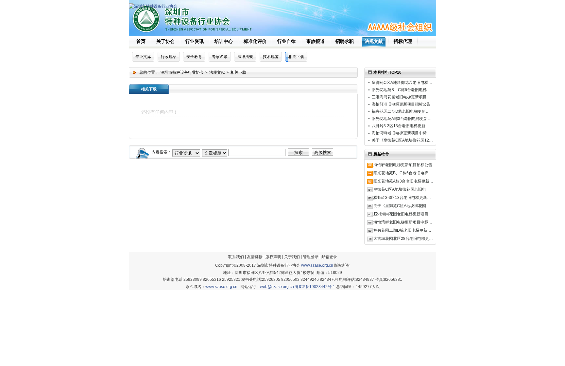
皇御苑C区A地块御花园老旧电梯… (402, 82)
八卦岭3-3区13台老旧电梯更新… (400, 126)
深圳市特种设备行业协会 (182, 72)
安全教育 (194, 56)
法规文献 (217, 72)
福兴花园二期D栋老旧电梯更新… (401, 111)
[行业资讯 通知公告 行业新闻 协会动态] (186, 152)
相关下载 (296, 56)
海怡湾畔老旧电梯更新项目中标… (401, 133)
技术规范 (271, 56)
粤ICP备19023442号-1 (315, 286)
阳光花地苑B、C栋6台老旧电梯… (401, 89)
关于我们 (292, 257)
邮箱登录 (329, 257)
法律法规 (245, 56)
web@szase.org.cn (277, 286)
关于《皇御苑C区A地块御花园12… (402, 140)
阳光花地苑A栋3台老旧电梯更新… (402, 118)
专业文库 (143, 56)
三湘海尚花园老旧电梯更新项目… (401, 97)
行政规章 (169, 56)
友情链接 (255, 257)
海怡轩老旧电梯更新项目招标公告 (401, 104)
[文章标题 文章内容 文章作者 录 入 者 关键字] (214, 152)
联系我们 (236, 257)
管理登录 (310, 257)
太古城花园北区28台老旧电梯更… (403, 238)
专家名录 (220, 56)
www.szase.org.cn (317, 265)
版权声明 (273, 257)
